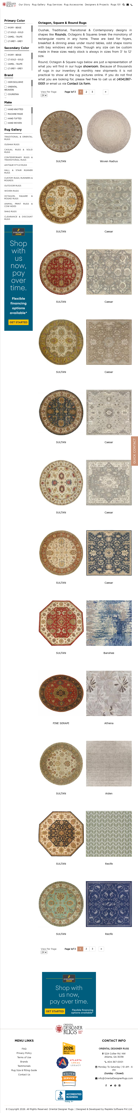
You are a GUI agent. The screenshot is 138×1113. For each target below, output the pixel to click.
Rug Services (54, 4)
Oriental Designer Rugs (61, 1109)
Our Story (24, 4)
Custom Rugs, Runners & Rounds (18, 179)
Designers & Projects (97, 4)
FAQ (24, 1049)
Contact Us (24, 1074)
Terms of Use (24, 1057)
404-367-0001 (115, 1062)
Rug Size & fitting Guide (24, 1070)
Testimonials (24, 1066)
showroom (90, 66)
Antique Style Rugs (15, 165)
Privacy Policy (24, 1053)
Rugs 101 (116, 4)
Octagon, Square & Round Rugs (18, 197)
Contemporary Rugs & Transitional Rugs (18, 158)
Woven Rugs (11, 191)
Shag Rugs (10, 211)
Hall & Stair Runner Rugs (18, 171)
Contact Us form (78, 83)
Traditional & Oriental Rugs (18, 138)
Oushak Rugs (11, 144)
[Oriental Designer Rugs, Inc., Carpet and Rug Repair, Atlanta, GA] (69, 1096)
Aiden (108, 793)
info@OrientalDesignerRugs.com (115, 1078)
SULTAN (61, 161)
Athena (108, 723)
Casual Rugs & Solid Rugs (18, 151)
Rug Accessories (73, 4)
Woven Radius (109, 161)
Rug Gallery (38, 4)
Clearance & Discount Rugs (18, 218)
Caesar (109, 231)
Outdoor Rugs (12, 186)
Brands (24, 1061)
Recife (109, 863)
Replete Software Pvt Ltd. (118, 1109)
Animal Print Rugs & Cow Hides (18, 205)
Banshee (109, 652)
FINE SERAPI (61, 723)
